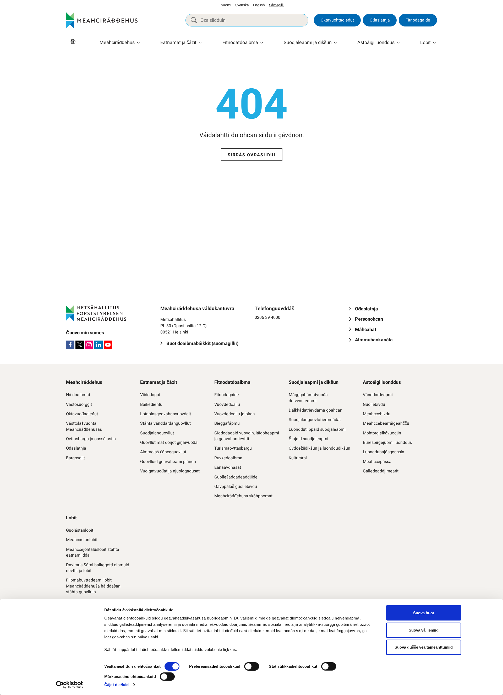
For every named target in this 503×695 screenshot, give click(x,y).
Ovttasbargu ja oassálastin (91, 439)
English (259, 5)
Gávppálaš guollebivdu (235, 486)
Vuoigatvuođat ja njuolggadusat (170, 471)
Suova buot (423, 613)
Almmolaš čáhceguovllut (163, 452)
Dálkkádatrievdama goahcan (315, 410)
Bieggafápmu (227, 423)
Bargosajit (75, 458)
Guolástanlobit (79, 530)
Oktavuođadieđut (82, 414)
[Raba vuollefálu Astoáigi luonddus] (398, 42)
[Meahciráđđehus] (102, 20)
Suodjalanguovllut (157, 433)
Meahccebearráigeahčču (386, 423)
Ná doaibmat (78, 395)
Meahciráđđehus (117, 42)
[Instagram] (89, 345)
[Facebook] (70, 345)
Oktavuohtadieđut (337, 20)
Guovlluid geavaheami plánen (168, 462)
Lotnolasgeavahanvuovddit (165, 414)
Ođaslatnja (380, 20)
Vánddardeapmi (378, 395)
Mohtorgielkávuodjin (382, 433)
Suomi (226, 5)
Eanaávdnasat (227, 467)
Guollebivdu (374, 404)
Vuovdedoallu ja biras (234, 414)
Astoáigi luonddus (376, 42)
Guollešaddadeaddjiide (236, 477)
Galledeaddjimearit (380, 471)
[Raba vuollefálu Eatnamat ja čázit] (200, 42)
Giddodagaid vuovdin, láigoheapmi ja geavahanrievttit (246, 436)
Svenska (242, 5)
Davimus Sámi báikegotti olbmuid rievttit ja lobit (97, 568)
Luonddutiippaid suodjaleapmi (317, 429)
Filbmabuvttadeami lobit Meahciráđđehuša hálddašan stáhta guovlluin (93, 586)
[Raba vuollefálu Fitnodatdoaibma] (261, 42)
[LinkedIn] (98, 345)
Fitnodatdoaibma (240, 42)
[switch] (251, 666)
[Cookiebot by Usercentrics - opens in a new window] (69, 685)
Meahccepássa (377, 462)
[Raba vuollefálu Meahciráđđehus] (138, 42)
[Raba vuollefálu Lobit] (434, 42)
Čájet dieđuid (116, 684)
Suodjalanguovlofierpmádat (315, 420)
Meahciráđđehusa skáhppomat (243, 496)
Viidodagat (150, 395)
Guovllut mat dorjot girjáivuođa (169, 442)
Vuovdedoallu (227, 404)
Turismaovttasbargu (233, 448)
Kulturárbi (298, 458)
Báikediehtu (151, 404)
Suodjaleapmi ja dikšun (308, 42)
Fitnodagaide (418, 20)
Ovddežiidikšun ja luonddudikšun (319, 448)
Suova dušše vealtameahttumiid (424, 647)
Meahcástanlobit (81, 540)
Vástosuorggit (79, 404)
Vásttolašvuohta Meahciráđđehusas (84, 426)
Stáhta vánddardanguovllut (165, 423)
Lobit (425, 42)
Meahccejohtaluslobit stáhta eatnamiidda (92, 552)
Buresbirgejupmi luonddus (387, 442)
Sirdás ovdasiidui (252, 155)
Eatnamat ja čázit (178, 42)
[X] (79, 345)
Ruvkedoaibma (228, 458)
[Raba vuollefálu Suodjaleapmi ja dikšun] (335, 42)
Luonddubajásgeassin (383, 452)
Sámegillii (276, 5)
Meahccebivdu (376, 414)
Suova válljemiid (424, 630)
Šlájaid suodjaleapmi (308, 439)
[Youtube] (108, 345)
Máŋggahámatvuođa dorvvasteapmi (308, 398)
